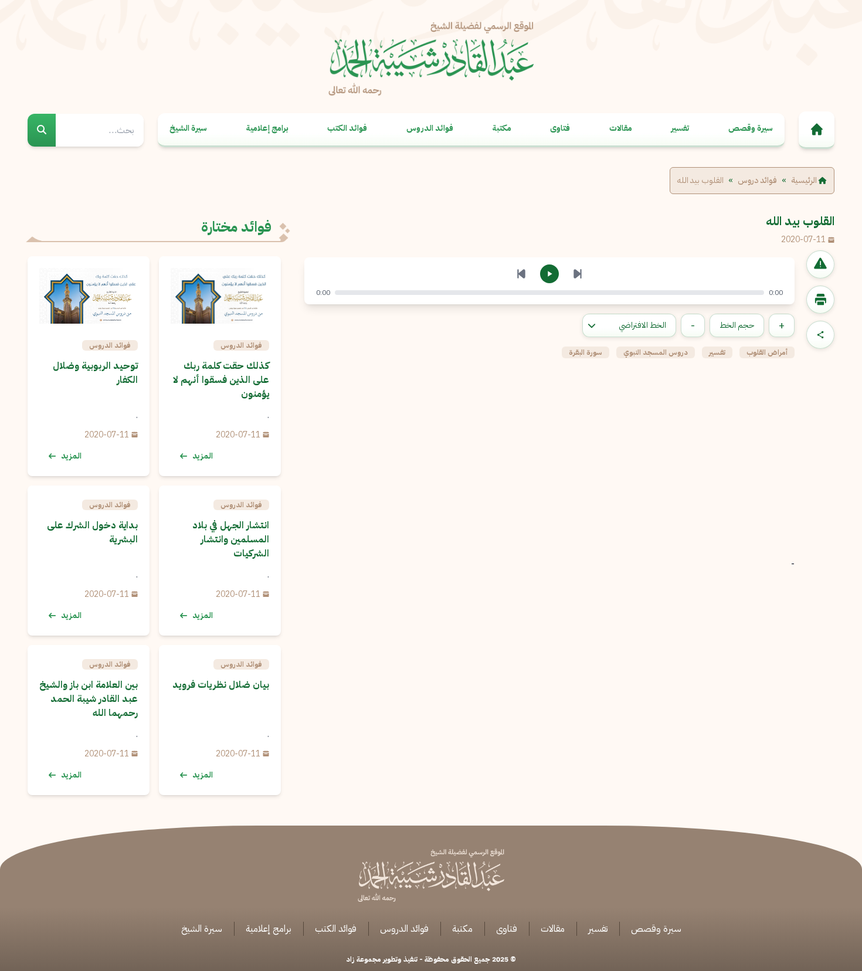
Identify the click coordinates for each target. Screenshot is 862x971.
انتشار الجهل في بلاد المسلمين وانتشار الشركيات (230, 539)
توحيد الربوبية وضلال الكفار (95, 373)
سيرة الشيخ (188, 128)
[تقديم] (577, 273)
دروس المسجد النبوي (655, 352)
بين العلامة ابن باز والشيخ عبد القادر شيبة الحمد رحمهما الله (88, 699)
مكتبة (502, 128)
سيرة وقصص (750, 128)
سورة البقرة (585, 352)
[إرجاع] (521, 273)
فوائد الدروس (429, 128)
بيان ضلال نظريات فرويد (220, 685)
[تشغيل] (549, 273)
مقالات (620, 128)
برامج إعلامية (267, 128)
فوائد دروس (757, 180)
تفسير (680, 128)
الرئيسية (805, 180)
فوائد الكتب (347, 128)
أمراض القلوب (767, 352)
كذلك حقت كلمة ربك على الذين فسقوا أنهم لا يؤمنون (221, 380)
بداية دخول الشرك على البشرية (92, 532)
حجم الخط (737, 325)
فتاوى (560, 128)
